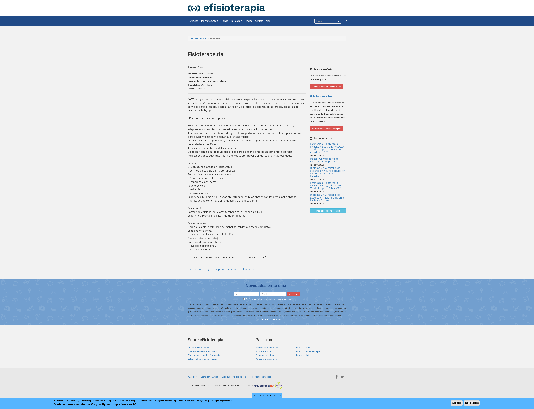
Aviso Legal (193, 376)
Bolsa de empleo (322, 96)
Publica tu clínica (303, 355)
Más (268, 20)
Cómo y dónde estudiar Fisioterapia (204, 355)
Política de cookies (241, 376)
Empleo (249, 20)
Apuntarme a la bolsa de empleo (326, 128)
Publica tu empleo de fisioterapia (326, 86)
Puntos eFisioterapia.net (266, 359)
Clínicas (259, 20)
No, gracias (472, 402)
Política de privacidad (261, 376)
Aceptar (456, 402)
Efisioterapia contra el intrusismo (202, 351)
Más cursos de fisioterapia (328, 211)
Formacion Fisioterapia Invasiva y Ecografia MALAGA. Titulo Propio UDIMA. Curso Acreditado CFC (327, 148)
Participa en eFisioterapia (267, 347)
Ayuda (215, 376)
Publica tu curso (303, 347)
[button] (345, 21)
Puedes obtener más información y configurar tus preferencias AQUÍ (96, 404)
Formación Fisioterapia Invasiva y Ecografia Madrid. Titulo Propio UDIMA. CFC (326, 185)
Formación (236, 20)
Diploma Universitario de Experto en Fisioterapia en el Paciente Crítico (327, 197)
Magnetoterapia (209, 20)
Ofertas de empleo (198, 38)
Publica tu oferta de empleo (308, 351)
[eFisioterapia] (226, 8)
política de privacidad (281, 299)
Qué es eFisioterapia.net (199, 347)
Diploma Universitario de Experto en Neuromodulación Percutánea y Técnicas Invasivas (327, 172)
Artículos (193, 20)
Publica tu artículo (264, 351)
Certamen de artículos (265, 355)
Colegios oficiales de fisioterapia (202, 359)
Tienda (224, 20)
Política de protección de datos (267, 319)
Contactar (205, 376)
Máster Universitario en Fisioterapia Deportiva (324, 160)
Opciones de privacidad (267, 395)
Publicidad (225, 376)
